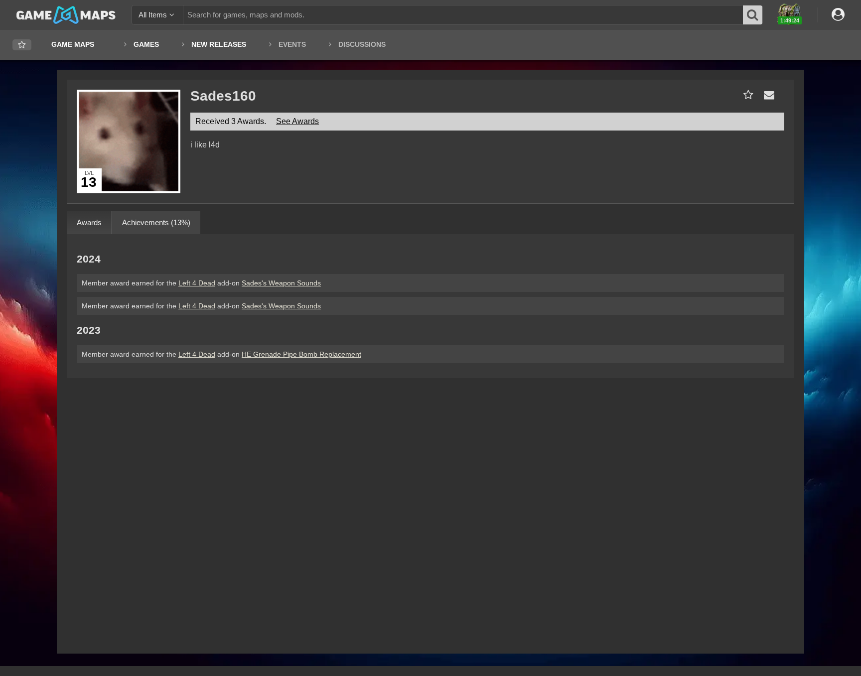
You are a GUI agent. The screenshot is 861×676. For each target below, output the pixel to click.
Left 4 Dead (196, 283)
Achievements (156, 222)
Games (146, 44)
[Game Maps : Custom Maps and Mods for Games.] (66, 14)
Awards (89, 222)
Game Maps (72, 44)
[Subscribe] (746, 95)
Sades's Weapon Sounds (281, 283)
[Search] (753, 15)
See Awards (297, 121)
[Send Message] (766, 95)
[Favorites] (21, 45)
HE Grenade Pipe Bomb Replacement (301, 354)
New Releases (218, 44)
